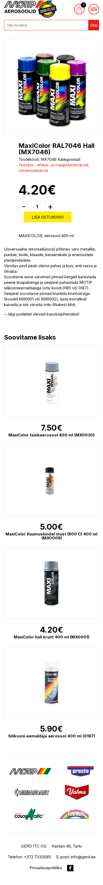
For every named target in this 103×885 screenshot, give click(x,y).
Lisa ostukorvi (48, 217)
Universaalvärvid (33, 170)
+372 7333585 (37, 856)
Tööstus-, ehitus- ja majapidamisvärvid (53, 164)
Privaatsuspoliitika (46, 867)
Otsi (93, 25)
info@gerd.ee (83, 856)
